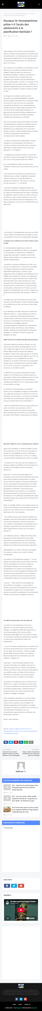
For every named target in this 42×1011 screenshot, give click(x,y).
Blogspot (19, 1008)
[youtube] (21, 886)
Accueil (5, 13)
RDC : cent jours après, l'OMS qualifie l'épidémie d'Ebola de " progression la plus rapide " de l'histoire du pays (24, 799)
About (20, 1004)
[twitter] (14, 886)
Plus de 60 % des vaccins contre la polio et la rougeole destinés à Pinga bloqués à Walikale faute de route (25, 810)
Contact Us (27, 1004)
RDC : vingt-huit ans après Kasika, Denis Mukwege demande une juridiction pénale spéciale (25, 787)
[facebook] (7, 886)
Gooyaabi (34, 1008)
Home (14, 1004)
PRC (6, 36)
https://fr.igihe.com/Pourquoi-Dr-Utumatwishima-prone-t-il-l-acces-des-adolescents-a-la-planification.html (21, 731)
